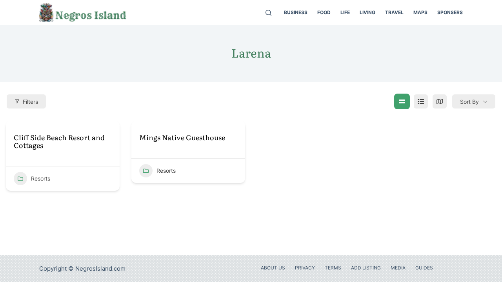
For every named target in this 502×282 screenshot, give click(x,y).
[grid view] (402, 101)
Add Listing (366, 268)
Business (295, 12)
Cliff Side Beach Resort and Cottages (59, 142)
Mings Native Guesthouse (182, 138)
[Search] (268, 13)
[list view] (421, 101)
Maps (420, 12)
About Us (273, 268)
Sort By (469, 101)
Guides (424, 268)
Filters (30, 101)
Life (345, 12)
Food (324, 12)
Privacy (305, 268)
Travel (394, 12)
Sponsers (450, 12)
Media (398, 268)
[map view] (439, 101)
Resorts (40, 178)
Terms (333, 268)
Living (367, 12)
